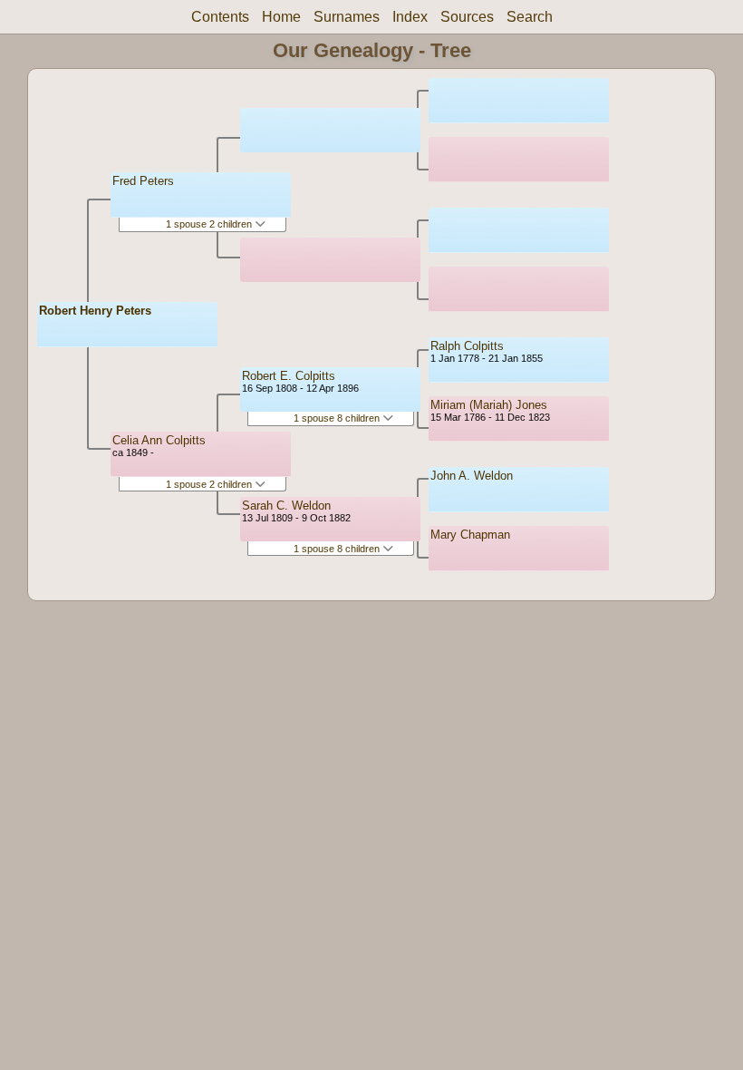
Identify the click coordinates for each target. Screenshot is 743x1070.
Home (281, 16)
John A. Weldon (471, 475)
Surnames (347, 16)
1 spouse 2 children (210, 224)
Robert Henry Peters (95, 310)
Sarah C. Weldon (286, 505)
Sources (467, 16)
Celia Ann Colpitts (159, 440)
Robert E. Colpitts (288, 376)
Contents (220, 16)
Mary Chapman (470, 534)
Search (530, 16)
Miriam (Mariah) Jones (488, 405)
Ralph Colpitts (467, 346)
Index (410, 16)
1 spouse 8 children (338, 418)
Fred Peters (143, 181)
